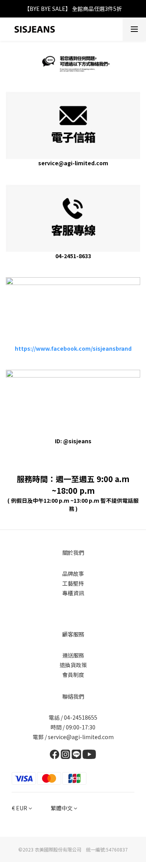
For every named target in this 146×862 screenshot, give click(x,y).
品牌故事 (73, 573)
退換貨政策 (73, 665)
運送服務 (73, 655)
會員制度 (73, 674)
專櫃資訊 (73, 593)
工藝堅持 (73, 583)
